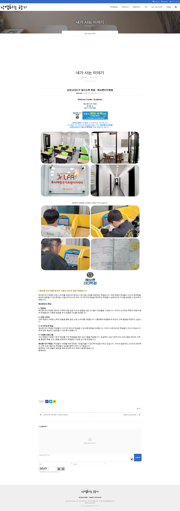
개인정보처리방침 (83, 497)
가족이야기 (125, 7)
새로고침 (63, 469)
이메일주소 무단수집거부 (95, 497)
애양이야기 (136, 7)
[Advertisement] (90, 56)
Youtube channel (175, 1)
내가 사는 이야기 (157, 7)
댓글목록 (43, 426)
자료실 (168, 7)
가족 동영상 (114, 7)
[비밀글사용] (132, 459)
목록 (139, 408)
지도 (146, 7)
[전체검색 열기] (176, 7)
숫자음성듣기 (59, 469)
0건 (86, 93)
